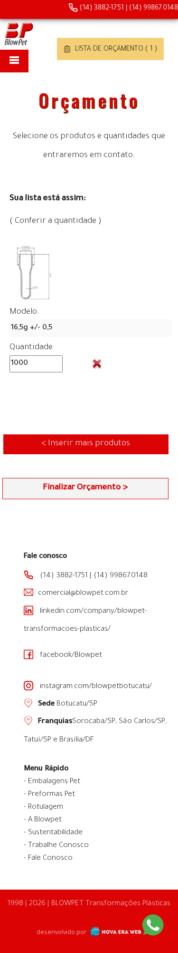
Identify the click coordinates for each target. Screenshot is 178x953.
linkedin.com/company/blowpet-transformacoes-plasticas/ (85, 621)
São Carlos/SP (142, 722)
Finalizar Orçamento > (85, 488)
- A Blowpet (43, 820)
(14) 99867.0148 (153, 8)
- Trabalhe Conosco (56, 846)
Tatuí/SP (37, 740)
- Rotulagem (43, 807)
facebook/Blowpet (70, 656)
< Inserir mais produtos (85, 444)
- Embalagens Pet (52, 782)
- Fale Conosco (48, 859)
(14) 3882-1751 (101, 8)
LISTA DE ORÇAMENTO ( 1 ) (115, 49)
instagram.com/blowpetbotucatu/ (95, 687)
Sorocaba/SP (93, 722)
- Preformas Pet (49, 795)
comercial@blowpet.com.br (135, 26)
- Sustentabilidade (53, 833)
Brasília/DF (76, 740)
